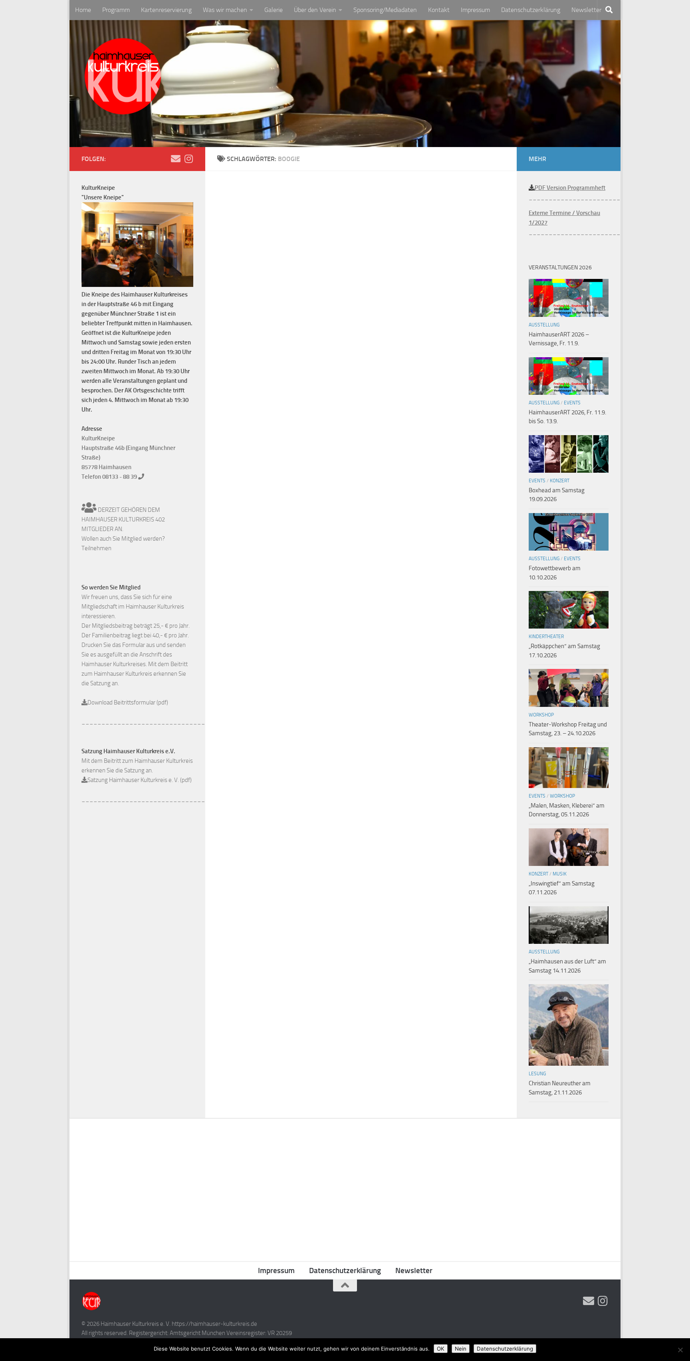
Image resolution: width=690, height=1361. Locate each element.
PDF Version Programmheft (570, 187)
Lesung (537, 1073)
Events (572, 403)
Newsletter (586, 10)
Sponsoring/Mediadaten (385, 10)
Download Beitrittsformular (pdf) (127, 702)
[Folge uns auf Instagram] (188, 158)
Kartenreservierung (166, 10)
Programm (116, 10)
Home (83, 10)
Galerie (273, 10)
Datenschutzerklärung (530, 10)
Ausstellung (544, 325)
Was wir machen (225, 10)
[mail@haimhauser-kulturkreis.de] (175, 158)
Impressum (475, 10)
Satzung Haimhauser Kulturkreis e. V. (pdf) (139, 780)
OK (440, 1348)
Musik (560, 874)
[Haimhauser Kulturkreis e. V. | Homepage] (122, 78)
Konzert (559, 481)
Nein (460, 1348)
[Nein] (680, 1350)
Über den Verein (315, 10)
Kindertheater (546, 636)
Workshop (541, 715)
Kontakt (439, 10)
